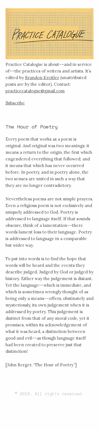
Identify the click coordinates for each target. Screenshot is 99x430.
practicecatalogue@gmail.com (35, 90)
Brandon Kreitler (42, 77)
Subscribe (15, 103)
